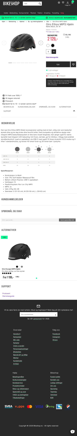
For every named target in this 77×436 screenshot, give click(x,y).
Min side (16, 340)
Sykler (6, 13)
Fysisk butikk (55, 377)
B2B (51, 398)
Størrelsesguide (8, 296)
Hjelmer (22, 21)
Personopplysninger (20, 349)
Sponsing (53, 389)
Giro (47, 21)
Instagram (56, 337)
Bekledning (14, 13)
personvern (37, 319)
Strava (55, 340)
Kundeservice (18, 383)
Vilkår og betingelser (20, 395)
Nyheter (16, 343)
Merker (16, 358)
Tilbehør (33, 13)
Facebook (56, 334)
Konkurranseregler (19, 380)
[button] (9, 107)
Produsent (6, 293)
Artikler (16, 364)
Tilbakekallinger (19, 398)
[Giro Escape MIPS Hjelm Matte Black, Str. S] (19, 252)
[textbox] (30, 220)
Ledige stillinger (56, 383)
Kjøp (58, 64)
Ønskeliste (17, 352)
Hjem (3, 21)
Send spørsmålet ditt (67, 220)
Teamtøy (53, 392)
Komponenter (24, 13)
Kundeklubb (17, 361)
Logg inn (67, 5)
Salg (62, 13)
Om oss (53, 386)
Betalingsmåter (18, 377)
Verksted (53, 395)
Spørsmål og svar (19, 392)
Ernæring (47, 13)
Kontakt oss (54, 380)
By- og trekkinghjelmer (35, 21)
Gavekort (16, 334)
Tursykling (55, 13)
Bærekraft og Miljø (20, 355)
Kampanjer (17, 337)
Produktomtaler (18, 386)
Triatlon (40, 13)
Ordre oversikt (18, 346)
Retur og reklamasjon (21, 389)
